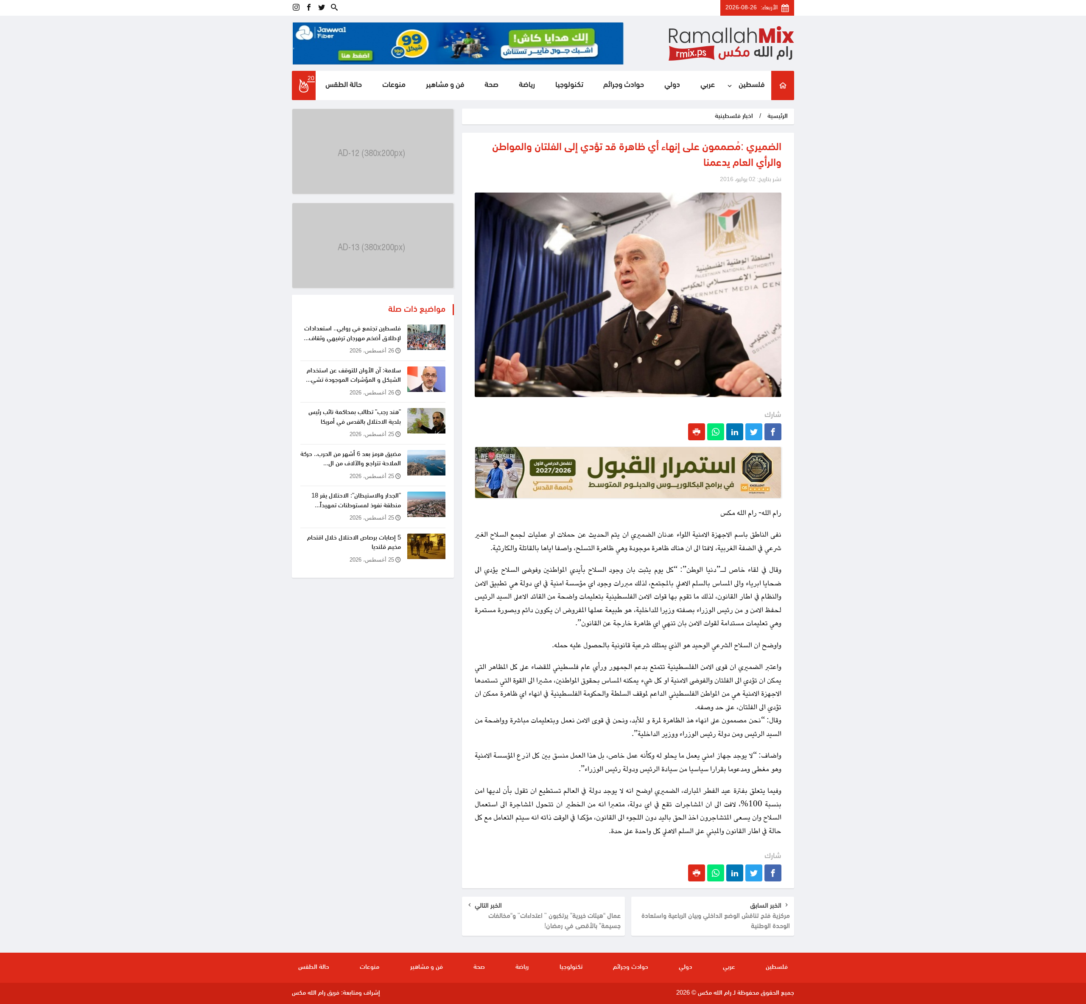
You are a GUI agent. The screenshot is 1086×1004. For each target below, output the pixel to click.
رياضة (527, 85)
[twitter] (321, 8)
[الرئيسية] (782, 85)
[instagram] (296, 8)
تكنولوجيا (569, 85)
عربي (707, 85)
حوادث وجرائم (623, 85)
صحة (491, 85)
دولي (672, 85)
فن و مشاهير (445, 85)
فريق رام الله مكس (315, 993)
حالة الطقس (343, 85)
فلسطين (752, 85)
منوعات (394, 85)
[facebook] (309, 8)
